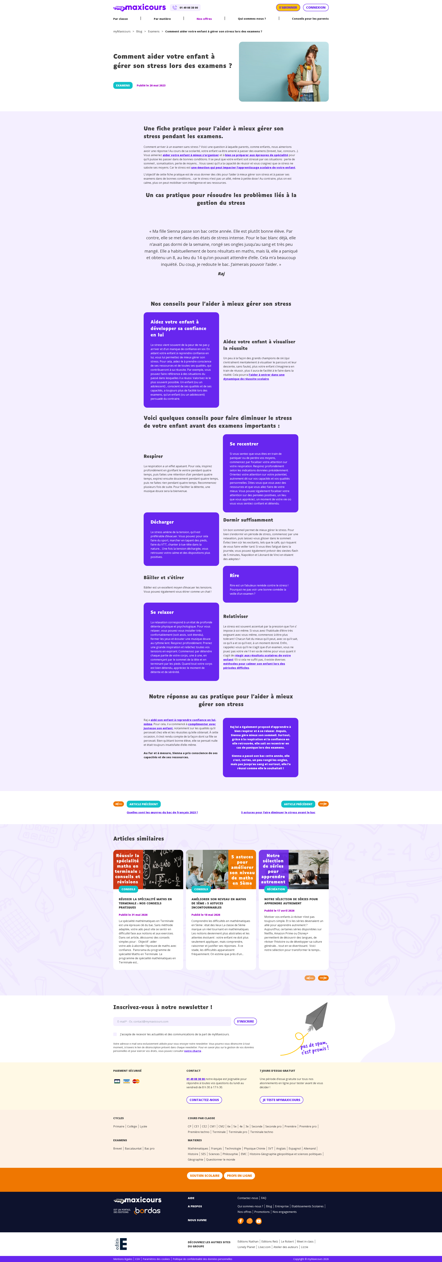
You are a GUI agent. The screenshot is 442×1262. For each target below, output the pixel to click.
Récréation (276, 889)
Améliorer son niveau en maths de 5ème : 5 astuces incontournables (218, 903)
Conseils (128, 889)
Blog (139, 31)
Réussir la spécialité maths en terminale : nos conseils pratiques (145, 903)
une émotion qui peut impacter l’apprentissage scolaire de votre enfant (243, 167)
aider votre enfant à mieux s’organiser (191, 155)
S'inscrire (245, 1021)
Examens (154, 31)
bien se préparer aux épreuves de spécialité (256, 155)
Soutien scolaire (204, 1175)
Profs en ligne (239, 1175)
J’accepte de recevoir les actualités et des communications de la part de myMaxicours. (174, 1034)
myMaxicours (122, 31)
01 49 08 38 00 (195, 1079)
